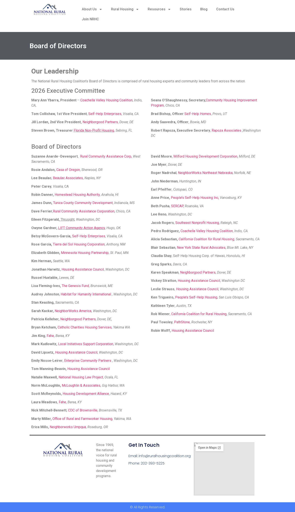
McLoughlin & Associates (81, 385)
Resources (156, 9)
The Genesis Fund (75, 286)
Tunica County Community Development (83, 203)
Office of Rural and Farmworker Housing (82, 419)
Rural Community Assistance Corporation (83, 211)
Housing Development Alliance (86, 394)
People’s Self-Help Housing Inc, (195, 198)
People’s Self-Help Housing (196, 297)
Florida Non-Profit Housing (94, 130)
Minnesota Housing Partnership (85, 253)
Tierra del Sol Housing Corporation (79, 244)
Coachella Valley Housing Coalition (106, 100)
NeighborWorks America (73, 311)
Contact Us (225, 9)
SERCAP (177, 206)
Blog (204, 9)
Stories (186, 9)
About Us (89, 9)
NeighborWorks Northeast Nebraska (205, 173)
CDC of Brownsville (82, 410)
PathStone (182, 322)
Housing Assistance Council (83, 269)
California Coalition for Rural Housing (206, 239)
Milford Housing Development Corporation (205, 156)
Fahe (50, 336)
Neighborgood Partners (100, 122)
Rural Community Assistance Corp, (106, 156)
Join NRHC (90, 19)
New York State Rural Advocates (201, 248)
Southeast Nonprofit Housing (197, 223)
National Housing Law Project (81, 377)
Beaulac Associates (68, 178)
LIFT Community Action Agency (81, 228)
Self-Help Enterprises (104, 114)
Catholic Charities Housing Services (85, 327)
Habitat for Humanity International (86, 294)
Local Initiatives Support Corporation (85, 344)
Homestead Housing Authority (77, 195)
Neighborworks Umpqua (68, 427)
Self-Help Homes (197, 114)
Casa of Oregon (68, 170)
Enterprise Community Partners (88, 361)
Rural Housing (122, 9)
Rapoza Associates (227, 130)
